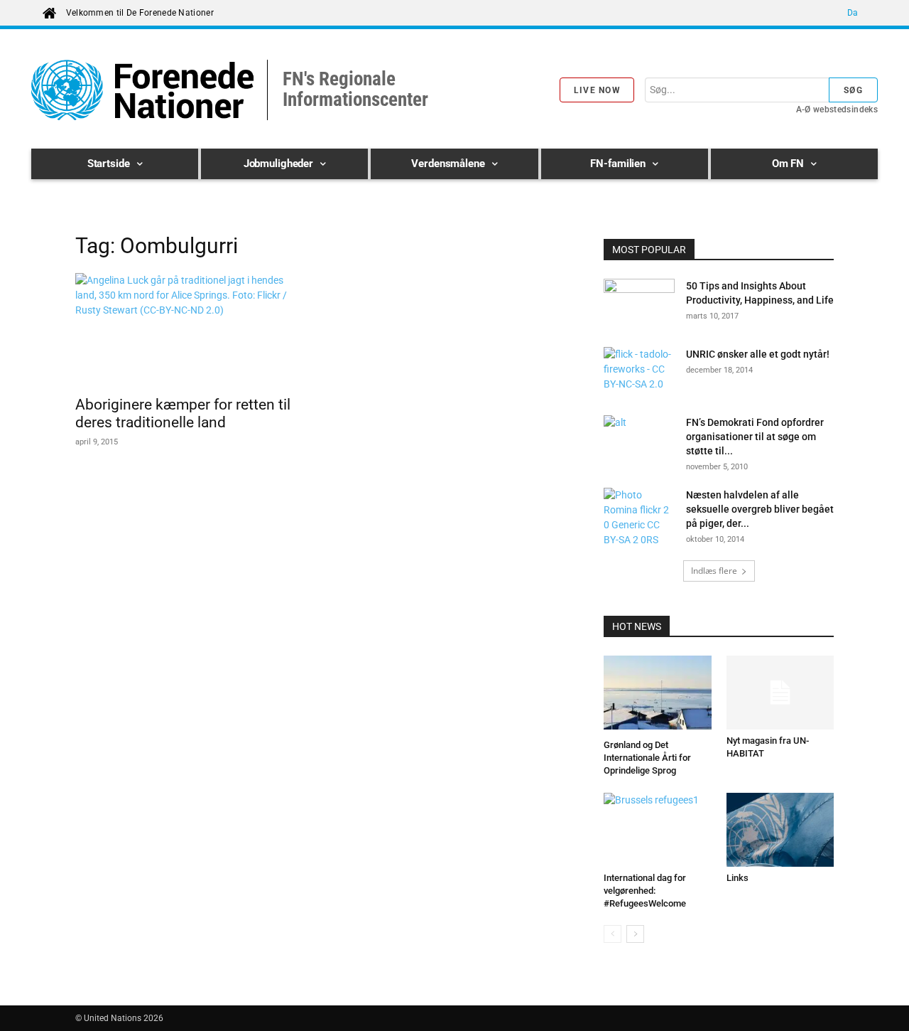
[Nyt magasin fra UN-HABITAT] (780, 693)
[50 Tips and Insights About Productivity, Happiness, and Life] (639, 303)
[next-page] (635, 934)
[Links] (780, 830)
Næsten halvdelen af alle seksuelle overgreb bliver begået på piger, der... (760, 509)
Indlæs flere (714, 571)
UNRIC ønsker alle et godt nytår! (757, 354)
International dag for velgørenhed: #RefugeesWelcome (645, 890)
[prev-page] (612, 934)
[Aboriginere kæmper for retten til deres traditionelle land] (190, 330)
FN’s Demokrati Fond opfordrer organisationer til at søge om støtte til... (755, 436)
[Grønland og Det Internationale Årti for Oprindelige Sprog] (658, 695)
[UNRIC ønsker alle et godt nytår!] (639, 372)
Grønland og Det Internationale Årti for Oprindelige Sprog (647, 757)
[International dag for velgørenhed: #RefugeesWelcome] (658, 830)
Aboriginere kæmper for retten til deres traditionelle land (182, 413)
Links (737, 877)
